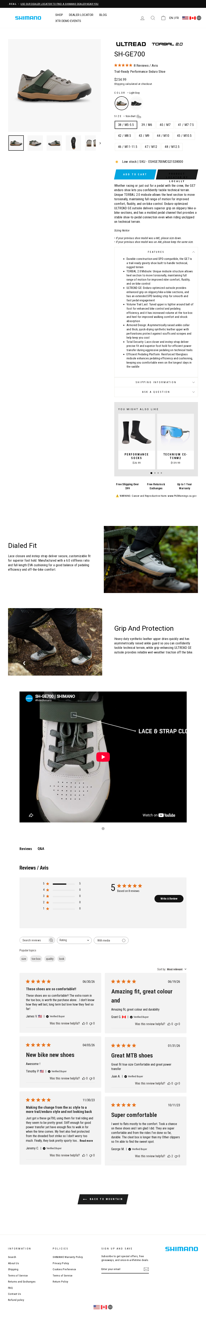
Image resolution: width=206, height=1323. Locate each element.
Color (127, 92)
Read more (86, 1140)
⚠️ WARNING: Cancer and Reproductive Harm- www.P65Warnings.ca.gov (156, 495)
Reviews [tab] (26, 849)
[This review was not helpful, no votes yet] (90, 1023)
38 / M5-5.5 (126, 125)
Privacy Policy (61, 1263)
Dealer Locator (81, 15)
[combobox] (74, 940)
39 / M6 (146, 125)
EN (171, 18)
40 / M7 (165, 125)
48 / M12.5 (172, 147)
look (61, 958)
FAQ (10, 1287)
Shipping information (156, 382)
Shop (59, 15)
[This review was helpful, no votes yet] (83, 1023)
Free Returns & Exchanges (156, 486)
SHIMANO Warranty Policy (68, 1257)
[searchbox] (33, 940)
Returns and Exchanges (21, 1281)
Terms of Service (18, 1275)
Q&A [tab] (41, 848)
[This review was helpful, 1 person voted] (83, 1155)
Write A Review (169, 898)
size (23, 958)
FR (177, 18)
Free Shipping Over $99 (127, 486)
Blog (103, 15)
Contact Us (14, 1293)
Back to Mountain (106, 1199)
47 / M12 (151, 147)
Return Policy (60, 1281)
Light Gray (121, 103)
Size (125, 116)
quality (50, 958)
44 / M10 (163, 136)
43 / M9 (144, 136)
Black (136, 103)
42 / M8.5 (124, 136)
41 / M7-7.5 (186, 125)
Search (12, 1257)
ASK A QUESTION (156, 391)
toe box (36, 958)
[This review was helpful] (169, 1156)
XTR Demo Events (68, 21)
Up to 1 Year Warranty (184, 486)
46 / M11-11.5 (127, 147)
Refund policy (16, 1299)
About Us (13, 1263)
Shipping (119, 83)
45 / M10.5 (184, 136)
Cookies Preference (64, 1269)
